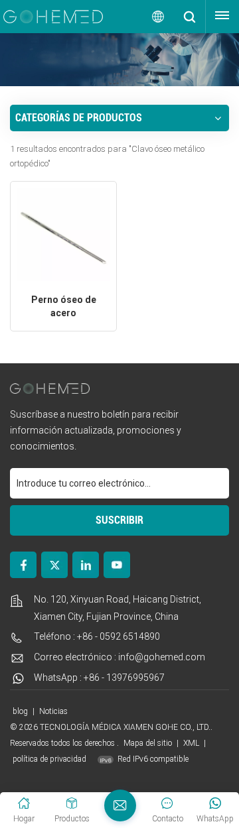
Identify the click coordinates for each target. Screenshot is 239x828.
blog (21, 711)
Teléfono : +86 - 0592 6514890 (97, 636)
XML (191, 743)
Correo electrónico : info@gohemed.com (119, 657)
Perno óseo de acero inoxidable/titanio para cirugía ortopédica (63, 307)
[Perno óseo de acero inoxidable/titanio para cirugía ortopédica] (63, 234)
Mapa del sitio (148, 743)
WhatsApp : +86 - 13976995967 (99, 677)
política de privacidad (49, 759)
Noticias (53, 711)
